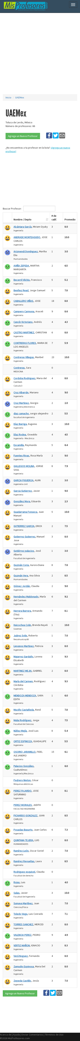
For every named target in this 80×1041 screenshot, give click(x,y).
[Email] (62, 135)
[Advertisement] (40, 53)
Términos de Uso (54, 1034)
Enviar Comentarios (32, 1034)
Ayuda (16, 1034)
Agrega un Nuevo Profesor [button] (23, 136)
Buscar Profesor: (12, 208)
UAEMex (19, 97)
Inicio (8, 97)
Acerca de (5, 1034)
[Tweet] (56, 135)
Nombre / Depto (22, 219)
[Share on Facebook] (49, 135)
